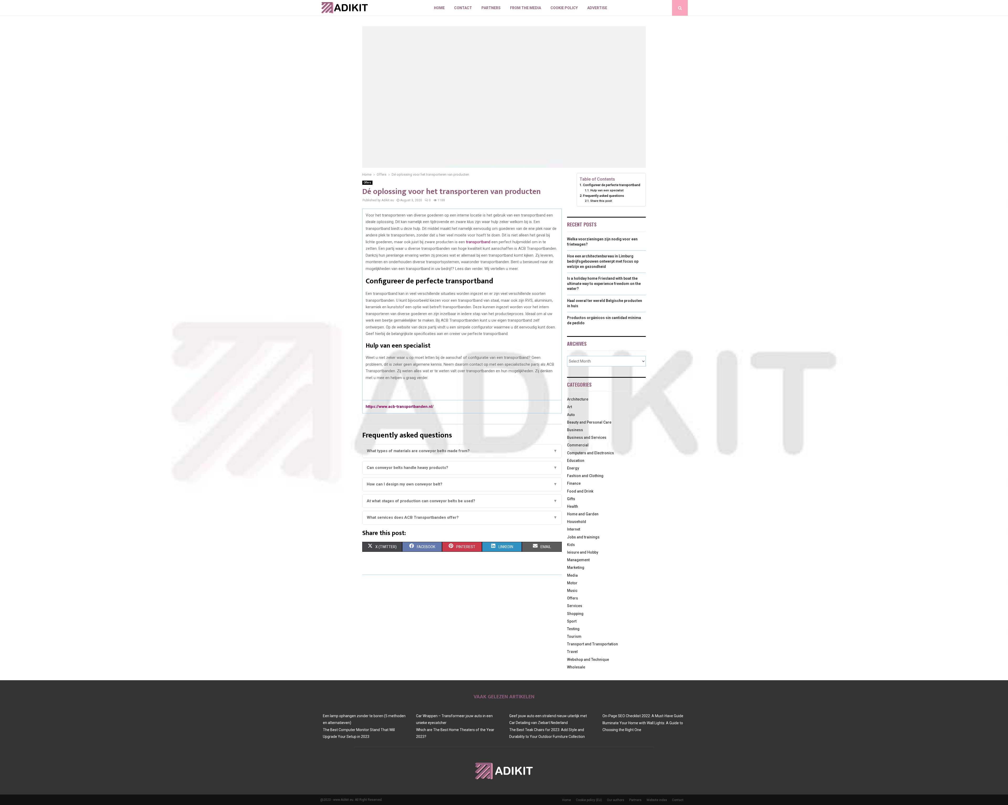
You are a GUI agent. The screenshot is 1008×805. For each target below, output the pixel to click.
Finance (574, 483)
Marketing (575, 567)
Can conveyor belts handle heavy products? (462, 467)
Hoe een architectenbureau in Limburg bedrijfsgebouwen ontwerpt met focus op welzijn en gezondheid (602, 261)
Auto (571, 415)
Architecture (577, 399)
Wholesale (576, 667)
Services (574, 606)
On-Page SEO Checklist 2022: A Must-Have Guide (642, 716)
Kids (571, 545)
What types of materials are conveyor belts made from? (462, 451)
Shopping (575, 614)
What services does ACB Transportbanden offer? (462, 517)
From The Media (525, 8)
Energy (573, 468)
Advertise (597, 8)
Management (578, 560)
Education (575, 460)
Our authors (615, 800)
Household (576, 522)
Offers (367, 182)
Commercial (578, 445)
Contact (463, 8)
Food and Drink (580, 491)
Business (575, 430)
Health (572, 506)
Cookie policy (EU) (589, 800)
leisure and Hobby (582, 552)
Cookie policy (564, 8)
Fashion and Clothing (585, 476)
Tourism (574, 636)
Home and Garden (582, 514)
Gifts (571, 499)
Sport (571, 621)
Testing (573, 629)
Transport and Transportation (592, 644)
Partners (491, 8)
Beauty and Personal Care (589, 422)
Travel (572, 652)
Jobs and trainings (583, 537)
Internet (573, 529)
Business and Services (586, 437)
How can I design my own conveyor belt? (462, 484)
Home (439, 8)
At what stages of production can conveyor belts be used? (462, 501)
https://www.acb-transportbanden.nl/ (400, 406)
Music (572, 590)
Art (569, 407)
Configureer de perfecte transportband (611, 185)
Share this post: (601, 201)
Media (572, 575)
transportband (478, 242)
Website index (657, 800)
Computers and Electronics (590, 453)
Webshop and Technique (588, 659)
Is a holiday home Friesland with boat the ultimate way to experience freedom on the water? (604, 283)
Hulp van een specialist (606, 190)
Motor (572, 583)
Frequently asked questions (603, 196)
